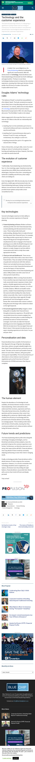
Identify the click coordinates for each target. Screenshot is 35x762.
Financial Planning (20, 506)
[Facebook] (10, 38)
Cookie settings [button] (6, 758)
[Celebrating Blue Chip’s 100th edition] (5, 593)
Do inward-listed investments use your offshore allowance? (20, 616)
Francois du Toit (7, 34)
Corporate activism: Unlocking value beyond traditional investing (20, 599)
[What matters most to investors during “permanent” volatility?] (5, 609)
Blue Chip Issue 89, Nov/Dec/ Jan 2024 (14, 502)
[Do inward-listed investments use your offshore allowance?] (5, 617)
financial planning (12, 70)
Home (3, 12)
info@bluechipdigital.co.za (20, 701)
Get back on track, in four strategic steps (9, 526)
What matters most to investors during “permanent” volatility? (20, 608)
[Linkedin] (3, 38)
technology (6, 109)
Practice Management (11, 12)
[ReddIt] (25, 38)
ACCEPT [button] (16, 758)
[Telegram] (18, 38)
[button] (2, 8)
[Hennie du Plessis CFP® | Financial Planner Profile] (5, 625)
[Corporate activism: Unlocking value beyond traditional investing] (5, 601)
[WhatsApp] (22, 38)
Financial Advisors (11, 506)
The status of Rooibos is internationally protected (25, 526)
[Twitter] (7, 38)
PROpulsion (10, 504)
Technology (14, 14)
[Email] (14, 38)
